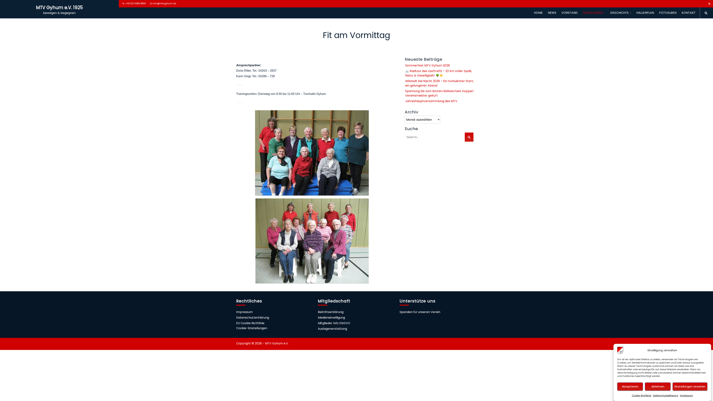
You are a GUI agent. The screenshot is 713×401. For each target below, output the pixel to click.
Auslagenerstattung (332, 329)
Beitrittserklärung (331, 312)
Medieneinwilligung (331, 317)
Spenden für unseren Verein (420, 312)
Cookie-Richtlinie (641, 395)
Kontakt (689, 13)
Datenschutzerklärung (665, 395)
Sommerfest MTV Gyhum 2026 (427, 65)
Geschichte (619, 13)
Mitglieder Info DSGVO (334, 323)
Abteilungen (593, 13)
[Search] (705, 12)
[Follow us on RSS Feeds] (709, 4)
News (552, 13)
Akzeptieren (630, 387)
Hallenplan (645, 13)
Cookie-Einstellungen (251, 328)
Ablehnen (657, 387)
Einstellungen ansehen (690, 387)
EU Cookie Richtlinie (250, 323)
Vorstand (569, 13)
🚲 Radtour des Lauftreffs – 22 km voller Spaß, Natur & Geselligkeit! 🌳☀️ (438, 73)
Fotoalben (667, 13)
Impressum (686, 395)
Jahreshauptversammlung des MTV (431, 101)
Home (538, 13)
